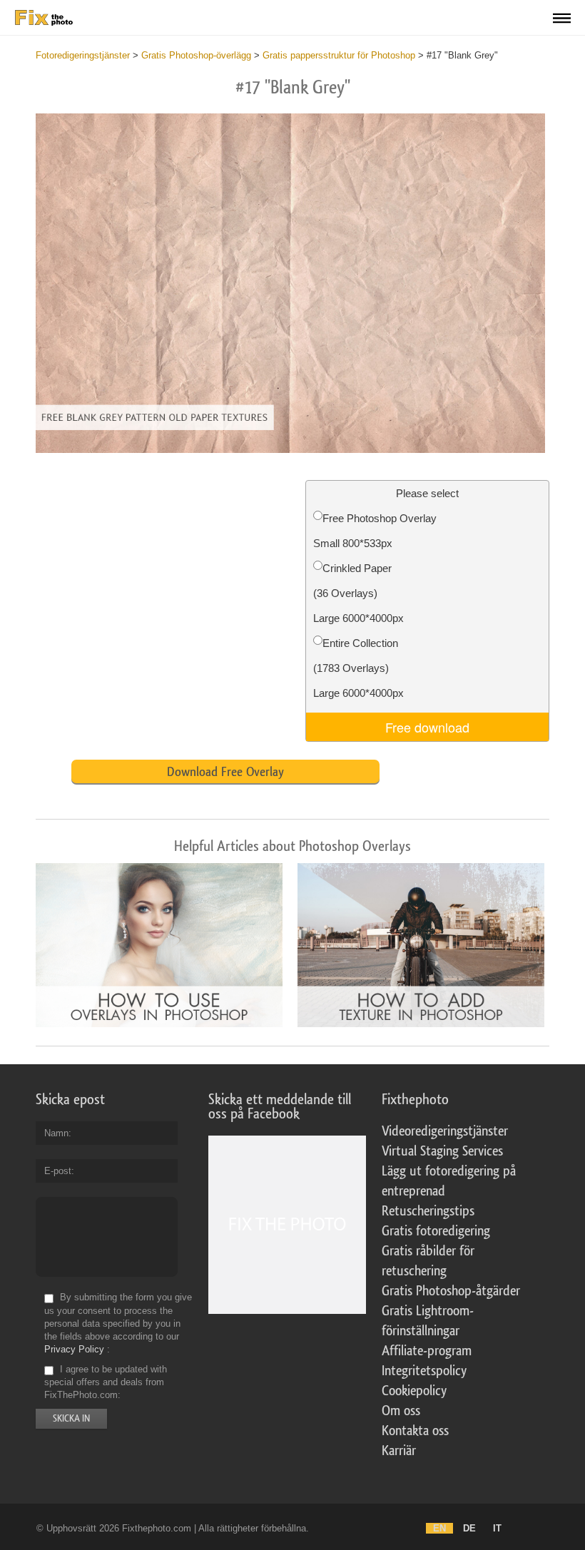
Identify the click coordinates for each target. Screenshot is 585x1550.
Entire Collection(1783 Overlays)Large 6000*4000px (358, 668)
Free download (427, 727)
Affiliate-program (427, 1351)
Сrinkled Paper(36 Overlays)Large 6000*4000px (358, 593)
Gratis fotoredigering (436, 1231)
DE (469, 1528)
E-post (57, 1171)
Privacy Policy (74, 1349)
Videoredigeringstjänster (445, 1131)
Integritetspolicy (424, 1371)
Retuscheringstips (428, 1211)
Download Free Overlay (225, 771)
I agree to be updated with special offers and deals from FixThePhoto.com (105, 1382)
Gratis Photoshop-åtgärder (451, 1291)
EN (439, 1528)
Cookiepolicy (414, 1391)
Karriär (399, 1451)
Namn (56, 1133)
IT (497, 1528)
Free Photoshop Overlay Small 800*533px (375, 530)
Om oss (401, 1411)
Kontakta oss (415, 1431)
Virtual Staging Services (442, 1151)
